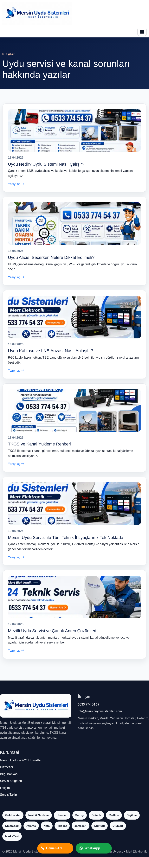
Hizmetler (6, 767)
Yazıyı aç (14, 184)
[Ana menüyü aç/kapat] (142, 32)
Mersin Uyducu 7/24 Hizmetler (21, 760)
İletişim (5, 788)
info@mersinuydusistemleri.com (100, 711)
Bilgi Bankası (9, 774)
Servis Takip (8, 794)
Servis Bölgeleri (11, 781)
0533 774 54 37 (88, 704)
